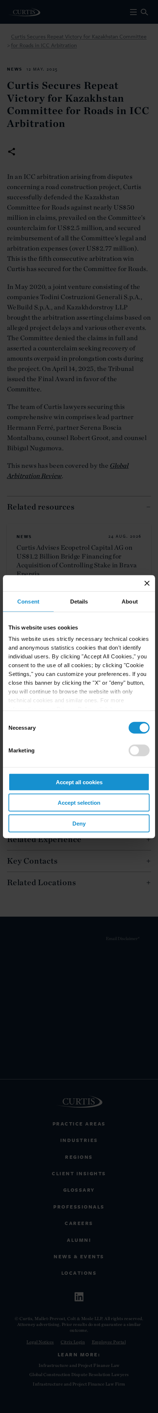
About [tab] (130, 601)
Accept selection (79, 803)
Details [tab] (79, 601)
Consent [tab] (28, 601)
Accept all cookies (79, 782)
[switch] (139, 750)
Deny (79, 823)
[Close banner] (147, 583)
